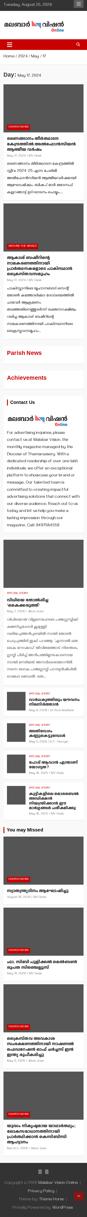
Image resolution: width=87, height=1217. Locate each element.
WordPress (62, 1208)
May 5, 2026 (38, 742)
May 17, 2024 (16, 156)
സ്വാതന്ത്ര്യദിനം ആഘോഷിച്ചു (38, 891)
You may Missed (25, 830)
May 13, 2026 (16, 974)
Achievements (27, 378)
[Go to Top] (79, 1196)
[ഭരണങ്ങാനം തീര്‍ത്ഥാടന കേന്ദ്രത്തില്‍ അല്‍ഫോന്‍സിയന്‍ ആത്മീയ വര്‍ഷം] (43, 108)
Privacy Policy (41, 1191)
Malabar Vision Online (58, 1183)
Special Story (18, 593)
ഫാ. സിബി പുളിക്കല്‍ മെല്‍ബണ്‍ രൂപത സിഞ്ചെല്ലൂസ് (42, 964)
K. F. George (59, 742)
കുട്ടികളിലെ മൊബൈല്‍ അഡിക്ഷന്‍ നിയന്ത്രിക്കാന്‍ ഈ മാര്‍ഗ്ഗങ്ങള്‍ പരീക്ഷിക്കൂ (54, 801)
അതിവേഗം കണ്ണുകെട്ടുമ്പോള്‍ (47, 733)
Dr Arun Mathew (62, 711)
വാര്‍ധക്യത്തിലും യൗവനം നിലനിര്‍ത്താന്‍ (54, 702)
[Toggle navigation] (9, 44)
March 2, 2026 (17, 1149)
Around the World (22, 246)
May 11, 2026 (16, 1061)
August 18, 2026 (18, 898)
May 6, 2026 (38, 711)
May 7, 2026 (16, 612)
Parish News (24, 353)
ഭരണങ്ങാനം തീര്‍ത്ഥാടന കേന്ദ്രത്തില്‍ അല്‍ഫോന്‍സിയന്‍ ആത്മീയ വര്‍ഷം (41, 144)
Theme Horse (51, 1199)
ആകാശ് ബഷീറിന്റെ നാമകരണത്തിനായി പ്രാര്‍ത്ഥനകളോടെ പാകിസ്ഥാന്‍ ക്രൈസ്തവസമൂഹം (39, 266)
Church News (18, 127)
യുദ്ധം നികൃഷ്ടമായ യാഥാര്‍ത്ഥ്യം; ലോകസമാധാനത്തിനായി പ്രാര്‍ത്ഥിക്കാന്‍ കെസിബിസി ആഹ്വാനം (41, 1134)
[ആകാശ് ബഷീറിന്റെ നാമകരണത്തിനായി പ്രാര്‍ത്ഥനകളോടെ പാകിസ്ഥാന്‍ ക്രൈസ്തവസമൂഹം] (43, 227)
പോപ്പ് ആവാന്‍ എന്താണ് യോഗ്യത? (53, 765)
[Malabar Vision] (37, 412)
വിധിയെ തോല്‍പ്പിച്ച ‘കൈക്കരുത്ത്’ (28, 602)
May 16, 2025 (38, 773)
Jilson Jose (36, 612)
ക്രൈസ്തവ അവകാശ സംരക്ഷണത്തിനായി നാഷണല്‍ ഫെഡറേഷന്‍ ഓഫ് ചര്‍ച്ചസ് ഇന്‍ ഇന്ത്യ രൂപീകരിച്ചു (40, 1047)
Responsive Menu (79, 4)
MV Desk (35, 156)
